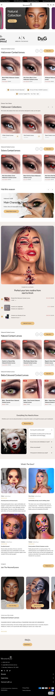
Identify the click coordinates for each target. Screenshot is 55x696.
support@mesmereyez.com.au (9, 665)
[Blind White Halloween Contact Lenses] (10, 66)
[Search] (48, 4)
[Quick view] (18, 59)
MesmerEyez (8, 688)
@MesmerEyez (37, 605)
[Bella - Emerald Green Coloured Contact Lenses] (10, 388)
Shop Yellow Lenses (11, 211)
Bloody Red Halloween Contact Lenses (20, 298)
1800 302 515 (6, 662)
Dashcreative (4, 690)
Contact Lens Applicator (17, 306)
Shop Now (11, 21)
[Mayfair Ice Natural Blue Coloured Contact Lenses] (10, 349)
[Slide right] (41, 50)
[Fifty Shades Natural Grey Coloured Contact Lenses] (32, 349)
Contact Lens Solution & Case (18, 315)
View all (48, 51)
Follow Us (48, 566)
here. (44, 435)
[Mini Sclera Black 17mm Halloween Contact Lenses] (32, 66)
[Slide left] (37, 50)
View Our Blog (12, 605)
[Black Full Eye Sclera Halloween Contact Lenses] (32, 164)
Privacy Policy (25, 688)
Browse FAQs (27, 423)
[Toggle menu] (1, 4)
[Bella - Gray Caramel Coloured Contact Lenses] (32, 388)
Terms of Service (26, 690)
